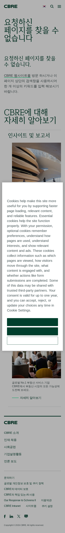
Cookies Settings (32, 340)
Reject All (32, 331)
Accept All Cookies (32, 322)
